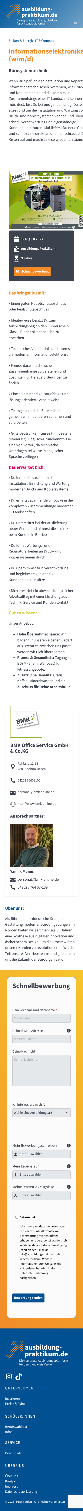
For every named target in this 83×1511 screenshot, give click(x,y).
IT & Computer (45, 41)
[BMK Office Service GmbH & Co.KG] (26, 722)
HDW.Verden (24, 1502)
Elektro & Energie (21, 41)
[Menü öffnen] (75, 23)
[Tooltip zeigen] (69, 1031)
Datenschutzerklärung (34, 1273)
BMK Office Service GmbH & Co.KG (39, 748)
